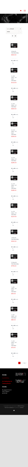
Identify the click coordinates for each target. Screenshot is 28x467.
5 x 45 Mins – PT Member (14, 159)
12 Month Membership (15, 263)
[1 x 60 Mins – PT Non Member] (14, 281)
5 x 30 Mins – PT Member (14, 213)
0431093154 (5, 378)
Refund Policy (21, 405)
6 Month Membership (15, 52)
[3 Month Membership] (14, 232)
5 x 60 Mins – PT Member (14, 105)
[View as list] (15, 36)
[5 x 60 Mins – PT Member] (14, 98)
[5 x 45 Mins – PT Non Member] (14, 124)
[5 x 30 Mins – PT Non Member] (14, 178)
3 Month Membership (15, 238)
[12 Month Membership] (14, 256)
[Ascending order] (20, 28)
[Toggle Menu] (25, 10)
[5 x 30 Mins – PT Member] (14, 205)
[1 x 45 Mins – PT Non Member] (14, 335)
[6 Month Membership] (14, 45)
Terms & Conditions (9, 407)
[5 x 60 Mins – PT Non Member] (14, 70)
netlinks (21, 407)
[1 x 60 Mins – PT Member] (14, 309)
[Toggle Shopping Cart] (20, 10)
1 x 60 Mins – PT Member (14, 316)
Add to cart (13, 62)
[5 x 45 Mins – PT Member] (14, 152)
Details (16, 60)
